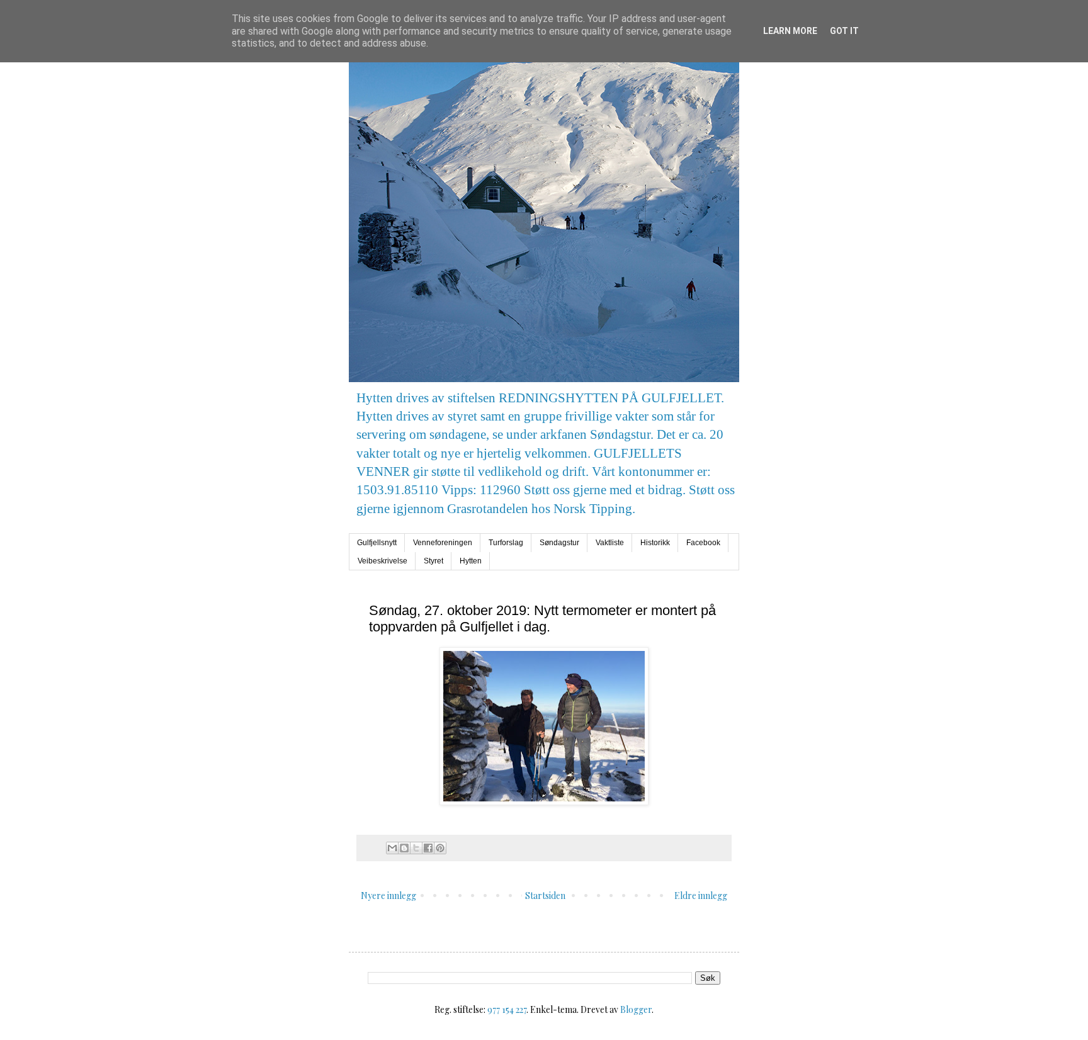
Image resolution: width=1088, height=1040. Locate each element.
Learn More (790, 31)
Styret (433, 561)
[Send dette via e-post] (392, 848)
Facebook (703, 542)
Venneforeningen (442, 542)
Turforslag (506, 542)
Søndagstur (559, 542)
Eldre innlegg (700, 896)
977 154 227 (506, 1009)
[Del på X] (416, 848)
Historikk (655, 542)
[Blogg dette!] (404, 848)
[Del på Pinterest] (440, 848)
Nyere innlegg (388, 896)
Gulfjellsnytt (377, 542)
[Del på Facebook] (428, 848)
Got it (844, 31)
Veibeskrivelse (382, 561)
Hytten (471, 561)
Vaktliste (610, 542)
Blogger (636, 1009)
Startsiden (545, 896)
